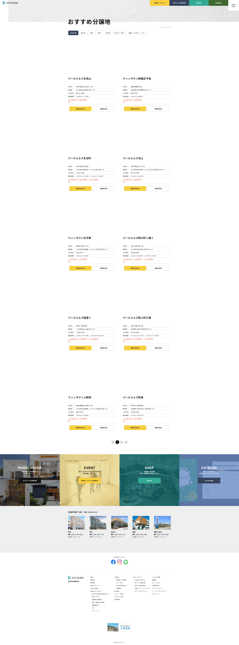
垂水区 (83, 33)
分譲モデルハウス (94, 585)
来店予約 (199, 3)
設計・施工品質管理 (140, 585)
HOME (91, 577)
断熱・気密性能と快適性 (98, 602)
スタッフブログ (156, 582)
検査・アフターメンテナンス (142, 588)
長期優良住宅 (95, 605)
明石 (99, 33)
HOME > (162, 27)
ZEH (93, 608)
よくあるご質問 (156, 577)
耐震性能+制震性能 (97, 599)
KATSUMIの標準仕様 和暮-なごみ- (100, 594)
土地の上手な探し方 (140, 580)
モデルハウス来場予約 (179, 3)
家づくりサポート (137, 577)
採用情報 (118, 588)
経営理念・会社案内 (121, 580)
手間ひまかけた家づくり (96, 591)
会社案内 (116, 577)
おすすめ (73, 33)
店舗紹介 (154, 580)
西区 (91, 33)
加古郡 (107, 33)
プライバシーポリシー (157, 588)
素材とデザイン (96, 596)
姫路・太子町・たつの (137, 33)
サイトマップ (155, 594)
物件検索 (92, 580)
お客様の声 (117, 599)
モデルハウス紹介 (119, 596)
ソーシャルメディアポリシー (159, 591)
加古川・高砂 (119, 33)
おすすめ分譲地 (94, 588)
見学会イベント (159, 3)
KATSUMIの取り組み (121, 585)
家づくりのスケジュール (141, 591)
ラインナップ (95, 610)
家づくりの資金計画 (140, 582)
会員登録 (92, 582)
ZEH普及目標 (155, 585)
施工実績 (116, 591)
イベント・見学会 (119, 594)
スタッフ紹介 (119, 582)
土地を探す (218, 3)
